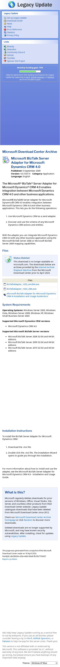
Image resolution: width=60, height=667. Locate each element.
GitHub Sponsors (37, 77)
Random (28, 519)
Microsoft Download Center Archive (29, 152)
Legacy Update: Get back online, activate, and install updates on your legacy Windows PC (30, 4)
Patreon (50, 77)
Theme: (26, 663)
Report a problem (9, 559)
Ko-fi (28, 77)
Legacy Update (18, 536)
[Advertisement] (30, 113)
